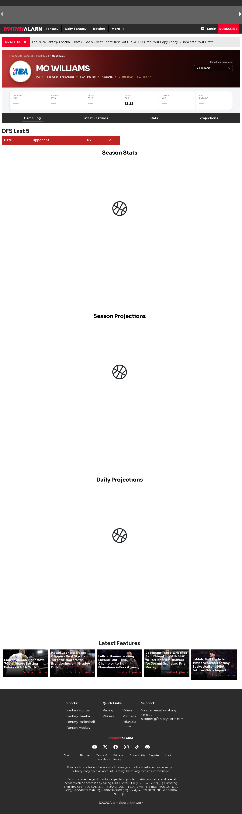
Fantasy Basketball (80, 722)
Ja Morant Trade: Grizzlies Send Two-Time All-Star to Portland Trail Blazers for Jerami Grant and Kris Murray (166, 660)
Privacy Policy (118, 757)
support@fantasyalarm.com (162, 719)
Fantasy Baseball (79, 716)
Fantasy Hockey (78, 728)
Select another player (221, 62)
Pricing (108, 710)
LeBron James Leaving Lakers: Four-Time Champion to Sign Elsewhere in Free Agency (118, 661)
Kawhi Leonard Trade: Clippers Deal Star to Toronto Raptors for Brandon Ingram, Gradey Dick (70, 660)
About (68, 755)
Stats (154, 118)
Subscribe (228, 29)
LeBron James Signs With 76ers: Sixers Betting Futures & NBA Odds (24, 663)
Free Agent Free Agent (21, 56)
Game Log (32, 118)
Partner (85, 755)
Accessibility (138, 755)
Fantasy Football (79, 710)
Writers (108, 716)
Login (211, 29)
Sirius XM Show (129, 724)
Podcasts (129, 716)
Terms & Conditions (103, 757)
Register (154, 755)
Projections (208, 118)
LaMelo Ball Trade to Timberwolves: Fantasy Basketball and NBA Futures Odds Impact (211, 664)
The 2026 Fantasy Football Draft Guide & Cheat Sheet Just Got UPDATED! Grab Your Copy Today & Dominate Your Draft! (122, 42)
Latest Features (95, 118)
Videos (127, 710)
